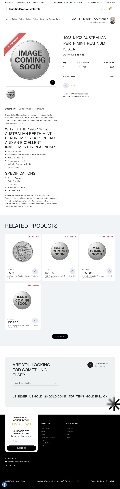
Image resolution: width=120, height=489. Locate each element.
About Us (70, 428)
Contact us (103, 22)
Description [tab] (10, 108)
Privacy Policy (110, 481)
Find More (60, 336)
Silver (43, 434)
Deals (43, 440)
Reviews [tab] (39, 108)
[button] (4, 485)
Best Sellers (45, 428)
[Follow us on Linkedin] (14, 465)
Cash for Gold (45, 443)
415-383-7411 (21, 423)
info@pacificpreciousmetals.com (18, 461)
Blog (68, 437)
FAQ (68, 434)
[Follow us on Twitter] (10, 465)
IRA (42, 446)
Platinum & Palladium (48, 437)
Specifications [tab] (26, 108)
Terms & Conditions (97, 481)
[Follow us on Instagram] (6, 465)
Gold (43, 431)
